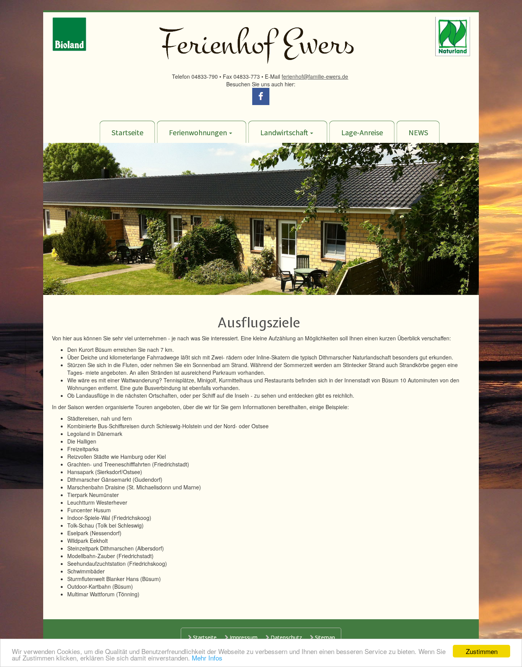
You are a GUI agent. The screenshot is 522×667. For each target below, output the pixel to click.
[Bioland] (69, 33)
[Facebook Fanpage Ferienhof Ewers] (260, 95)
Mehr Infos (207, 657)
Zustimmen (482, 651)
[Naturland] (452, 35)
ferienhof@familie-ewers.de (315, 76)
